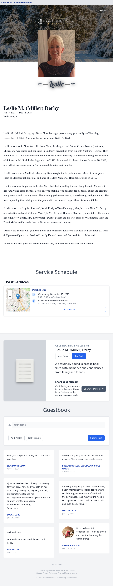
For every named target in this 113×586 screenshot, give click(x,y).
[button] (18, 297)
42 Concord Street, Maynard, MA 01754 (57, 303)
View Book (63, 356)
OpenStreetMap (59, 577)
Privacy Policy (48, 573)
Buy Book (78, 356)
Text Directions (69, 309)
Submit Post (96, 437)
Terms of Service (64, 573)
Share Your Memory (93, 388)
